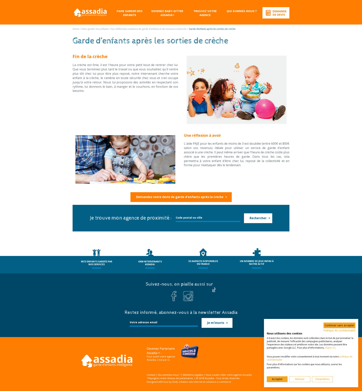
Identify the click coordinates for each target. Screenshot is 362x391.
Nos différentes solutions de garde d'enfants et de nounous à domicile (148, 29)
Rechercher (258, 218)
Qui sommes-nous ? (242, 11)
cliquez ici (330, 347)
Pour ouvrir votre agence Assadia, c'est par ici (161, 358)
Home (76, 29)
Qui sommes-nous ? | (170, 374)
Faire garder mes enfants (130, 13)
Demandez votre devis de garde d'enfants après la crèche (179, 197)
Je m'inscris (215, 323)
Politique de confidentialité (339, 330)
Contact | (152, 374)
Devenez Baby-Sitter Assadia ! (167, 13)
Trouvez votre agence (205, 13)
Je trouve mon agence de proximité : (131, 218)
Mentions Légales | (194, 374)
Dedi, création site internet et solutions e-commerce (201, 381)
